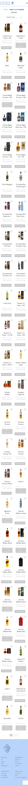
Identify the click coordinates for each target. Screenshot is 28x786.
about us (17, 759)
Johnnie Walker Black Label (7, 542)
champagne (4, 765)
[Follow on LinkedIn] (21, 780)
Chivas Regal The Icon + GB (7, 156)
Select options (20, 45)
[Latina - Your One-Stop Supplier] (7, 3)
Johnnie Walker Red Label (7, 630)
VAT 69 (20, 718)
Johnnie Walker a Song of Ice (21, 512)
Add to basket (6, 47)
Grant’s (21, 481)
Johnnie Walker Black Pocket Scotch (21, 571)
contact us (18, 773)
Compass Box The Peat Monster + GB (7, 245)
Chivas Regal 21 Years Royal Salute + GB (7, 126)
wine (2, 763)
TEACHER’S (7, 718)
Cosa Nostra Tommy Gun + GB (21, 275)
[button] (27, 3)
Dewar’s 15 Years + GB (21, 334)
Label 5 (7, 689)
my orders (4, 773)
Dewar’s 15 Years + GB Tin (7, 364)
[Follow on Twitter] (19, 780)
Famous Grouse (7, 423)
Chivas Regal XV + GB (20, 156)
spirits (2, 761)
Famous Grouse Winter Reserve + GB (7, 483)
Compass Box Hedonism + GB (7, 215)
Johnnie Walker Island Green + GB (21, 601)
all (1, 759)
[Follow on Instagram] (16, 780)
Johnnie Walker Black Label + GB (20, 542)
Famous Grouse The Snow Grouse (7, 453)
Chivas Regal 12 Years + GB (7, 96)
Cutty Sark (7, 303)
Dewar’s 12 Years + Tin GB (7, 334)
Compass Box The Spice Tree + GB (21, 245)
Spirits (6, 9)
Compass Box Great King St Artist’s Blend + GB (21, 185)
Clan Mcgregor (7, 184)
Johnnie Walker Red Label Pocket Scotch (20, 630)
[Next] (17, 735)
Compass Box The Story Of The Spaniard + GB (7, 275)
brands (17, 761)
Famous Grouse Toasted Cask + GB (21, 453)
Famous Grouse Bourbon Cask (21, 423)
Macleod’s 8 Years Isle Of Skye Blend (20, 690)
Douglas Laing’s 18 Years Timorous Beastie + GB (20, 393)
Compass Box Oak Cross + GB (21, 215)
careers (17, 765)
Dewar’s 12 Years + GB (21, 304)
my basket (4, 775)
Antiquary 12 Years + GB (7, 37)
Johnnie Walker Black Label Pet (7, 571)
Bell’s (7, 65)
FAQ (16, 775)
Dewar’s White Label (21, 364)
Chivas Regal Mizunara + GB (21, 126)
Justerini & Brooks (21, 660)
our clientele (18, 763)
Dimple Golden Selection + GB (7, 393)
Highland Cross (7, 512)
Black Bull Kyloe (20, 67)
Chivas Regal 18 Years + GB (21, 96)
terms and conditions (20, 777)
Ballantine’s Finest (21, 37)
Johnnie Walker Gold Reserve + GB (7, 601)
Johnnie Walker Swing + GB (7, 660)
